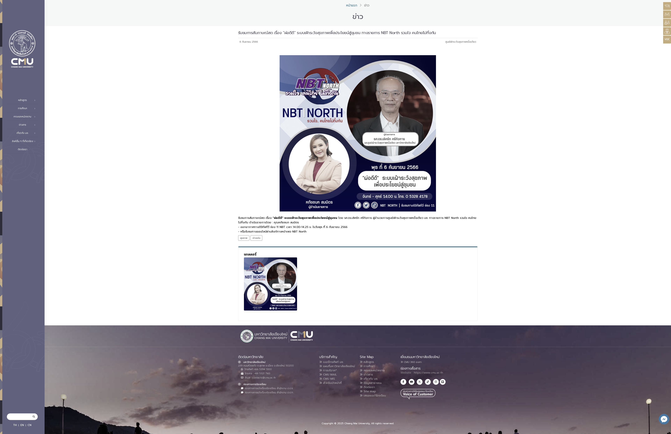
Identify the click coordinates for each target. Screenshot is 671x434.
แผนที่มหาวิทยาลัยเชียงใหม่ (338, 366)
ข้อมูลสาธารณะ (372, 383)
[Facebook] (403, 382)
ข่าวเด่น (256, 238)
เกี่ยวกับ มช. (370, 379)
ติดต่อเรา (22, 149)
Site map (369, 391)
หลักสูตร (368, 362)
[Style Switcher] (667, 14)
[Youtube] (411, 382)
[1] (270, 284)
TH (15, 425)
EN (22, 425)
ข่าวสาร (368, 375)
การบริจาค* (329, 370)
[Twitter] (420, 382)
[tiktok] (428, 382)
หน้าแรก (351, 5)
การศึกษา (369, 366)
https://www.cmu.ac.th (428, 373)
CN (29, 425)
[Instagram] (436, 382)
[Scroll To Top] (665, 430)
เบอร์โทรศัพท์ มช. (333, 362)
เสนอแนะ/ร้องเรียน (374, 395)
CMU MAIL (329, 375)
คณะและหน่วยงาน (374, 370)
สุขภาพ (243, 238)
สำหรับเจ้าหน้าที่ (332, 383)
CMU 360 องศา (412, 362)
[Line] (443, 382)
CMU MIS (328, 379)
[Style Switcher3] (667, 6)
